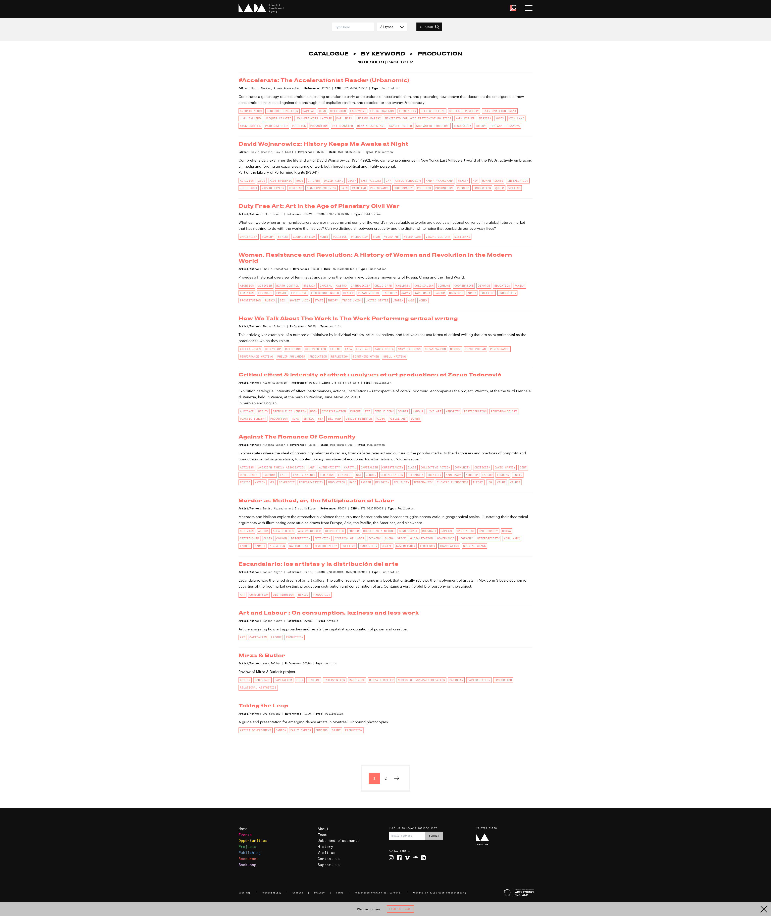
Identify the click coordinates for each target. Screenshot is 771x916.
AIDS (261, 180)
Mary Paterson (409, 349)
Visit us (326, 852)
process (463, 188)
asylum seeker (309, 531)
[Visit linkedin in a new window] (423, 857)
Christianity (392, 467)
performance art (504, 411)
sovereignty (405, 545)
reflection (340, 356)
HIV (475, 180)
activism (247, 180)
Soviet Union (299, 300)
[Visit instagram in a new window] (391, 857)
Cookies (298, 892)
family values (304, 474)
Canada (280, 730)
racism (366, 482)
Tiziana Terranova (505, 125)
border (354, 531)
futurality (407, 111)
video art (392, 236)
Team (322, 834)
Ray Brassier (342, 125)
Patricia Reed (276, 125)
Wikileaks (462, 236)
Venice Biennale (359, 418)
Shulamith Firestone (432, 125)
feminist (265, 293)
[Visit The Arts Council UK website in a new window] (506, 893)
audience (247, 411)
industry (390, 293)
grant (336, 730)
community (462, 467)
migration (277, 545)
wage (411, 300)
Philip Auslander (291, 356)
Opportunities (253, 840)
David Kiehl (333, 180)
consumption (258, 594)
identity (434, 474)
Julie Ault (248, 188)
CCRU (322, 111)
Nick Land (516, 118)
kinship (472, 474)
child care (383, 285)
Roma (295, 418)
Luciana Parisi (368, 118)
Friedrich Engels (325, 293)
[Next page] (396, 778)
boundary (429, 531)
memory (455, 349)
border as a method (379, 531)
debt (523, 467)
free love (299, 293)
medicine (295, 188)
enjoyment (358, 111)
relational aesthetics (258, 687)
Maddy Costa (384, 349)
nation (260, 482)
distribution (315, 349)
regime (386, 545)
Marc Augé (357, 680)
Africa (263, 531)
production (319, 125)
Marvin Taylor (273, 188)
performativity (311, 482)
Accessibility (271, 892)
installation (517, 180)
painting (359, 188)
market (260, 545)
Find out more (400, 909)
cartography (488, 531)
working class (474, 545)
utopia (398, 300)
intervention (334, 680)
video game (412, 236)
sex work (335, 418)
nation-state (299, 545)
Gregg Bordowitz (408, 180)
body (299, 180)
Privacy (319, 892)
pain (344, 188)
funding (321, 730)
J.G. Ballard (250, 118)
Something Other (366, 356)
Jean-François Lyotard (314, 118)
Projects (247, 846)
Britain (309, 285)
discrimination (333, 411)
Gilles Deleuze (433, 111)
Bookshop (247, 864)
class (412, 467)
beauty (263, 411)
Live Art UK (482, 844)
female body (384, 411)
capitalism (248, 236)
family (519, 285)
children (403, 285)
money (500, 118)
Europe (355, 411)
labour (439, 293)
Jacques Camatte (278, 118)
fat (367, 411)
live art (363, 349)
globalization (421, 538)
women (423, 300)
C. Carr (314, 180)
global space (395, 538)
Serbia (308, 418)
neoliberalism (326, 545)
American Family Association (281, 467)
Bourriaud (262, 680)
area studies (283, 531)
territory (427, 545)
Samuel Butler (400, 125)
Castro (341, 285)
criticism (338, 111)
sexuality (401, 482)
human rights (492, 180)
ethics (283, 236)
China (506, 531)
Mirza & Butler (381, 680)
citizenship (249, 538)
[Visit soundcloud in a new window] (415, 857)
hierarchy (415, 474)
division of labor (349, 538)
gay (388, 180)
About (323, 828)
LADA (348, 349)
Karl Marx (344, 118)
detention (322, 538)
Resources (248, 858)
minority (453, 411)
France (281, 293)
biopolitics (334, 531)
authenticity (329, 467)
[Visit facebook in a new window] (399, 857)
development (249, 474)
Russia (270, 300)
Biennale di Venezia (289, 411)
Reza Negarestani (371, 125)
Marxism (485, 118)
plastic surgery (253, 418)
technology (462, 125)
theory (480, 125)
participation (475, 411)
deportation (300, 538)
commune (444, 285)
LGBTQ (517, 474)
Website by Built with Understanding (439, 892)
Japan (405, 293)
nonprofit (287, 482)
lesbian (503, 474)
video (380, 418)
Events (245, 834)
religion (382, 482)
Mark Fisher (465, 118)
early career (300, 730)
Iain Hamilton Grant (499, 111)
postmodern (444, 188)
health (463, 180)
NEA (272, 482)
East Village (371, 180)
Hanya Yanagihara (440, 180)
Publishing (250, 852)
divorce (484, 285)
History (325, 846)
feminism (247, 293)
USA (490, 482)
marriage (456, 293)
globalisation (304, 236)
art (312, 467)
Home (243, 828)
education (502, 285)
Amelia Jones (250, 349)
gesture (314, 680)
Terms (340, 892)
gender (348, 293)
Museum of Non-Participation (421, 680)
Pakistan (456, 680)
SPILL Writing (394, 356)
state (319, 300)
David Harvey (505, 467)
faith (284, 474)
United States (377, 300)
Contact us (329, 858)
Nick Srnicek (250, 125)
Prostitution (250, 300)
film (299, 680)
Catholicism (360, 285)
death (352, 180)
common (281, 538)
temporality (423, 482)
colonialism (423, 285)
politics (299, 125)
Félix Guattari (382, 111)
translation (449, 545)
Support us (329, 864)
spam (376, 236)
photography (403, 188)
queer (499, 188)
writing (514, 188)
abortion (247, 285)
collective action (435, 467)
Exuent (335, 349)
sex (282, 300)
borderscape (408, 531)
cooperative (463, 285)
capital (308, 111)
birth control (287, 285)
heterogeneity (488, 538)
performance (379, 188)
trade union (351, 300)
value (501, 482)
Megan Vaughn (435, 349)
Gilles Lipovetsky (464, 111)
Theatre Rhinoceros (452, 482)
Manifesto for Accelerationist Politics (418, 118)
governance (446, 538)
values (515, 482)
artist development (255, 730)
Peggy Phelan (475, 349)
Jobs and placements (339, 840)
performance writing (256, 356)
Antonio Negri (251, 111)
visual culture (438, 236)
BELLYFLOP (273, 349)
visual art (398, 418)
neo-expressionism (321, 188)
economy (268, 236)
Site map (245, 892)
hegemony (466, 538)
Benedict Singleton (282, 111)
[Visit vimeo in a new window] (407, 857)
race (352, 482)
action (245, 680)
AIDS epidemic (280, 180)
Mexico (245, 482)
